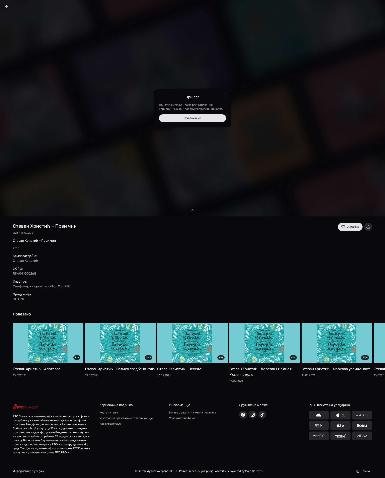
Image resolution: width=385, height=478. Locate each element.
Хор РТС (64, 286)
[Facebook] (243, 415)
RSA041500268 (24, 273)
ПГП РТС (19, 299)
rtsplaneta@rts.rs (110, 423)
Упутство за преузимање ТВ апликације (126, 418)
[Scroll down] (192, 210)
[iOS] (340, 415)
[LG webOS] (319, 436)
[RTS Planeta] (25, 407)
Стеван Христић (25, 261)
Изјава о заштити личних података (192, 412)
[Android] (319, 415)
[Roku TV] (362, 425)
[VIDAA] (362, 436)
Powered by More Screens (245, 471)
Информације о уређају (28, 471)
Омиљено (353, 226)
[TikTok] (262, 415)
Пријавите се (193, 118)
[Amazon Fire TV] (319, 425)
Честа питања (108, 412)
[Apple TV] (340, 425)
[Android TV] (362, 415)
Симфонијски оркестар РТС (34, 286)
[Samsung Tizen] (340, 436)
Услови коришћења (182, 418)
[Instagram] (253, 415)
